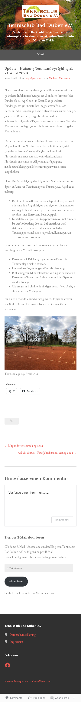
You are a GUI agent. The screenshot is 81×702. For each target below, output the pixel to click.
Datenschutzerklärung (23, 635)
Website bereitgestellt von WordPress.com (27, 682)
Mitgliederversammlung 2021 (25, 446)
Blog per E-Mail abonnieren (24, 537)
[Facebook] (8, 665)
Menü (40, 54)
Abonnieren (16, 582)
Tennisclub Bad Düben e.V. (40, 25)
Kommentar (62, 519)
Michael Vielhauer (59, 78)
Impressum (16, 642)
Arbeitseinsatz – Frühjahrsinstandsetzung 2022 (45, 453)
